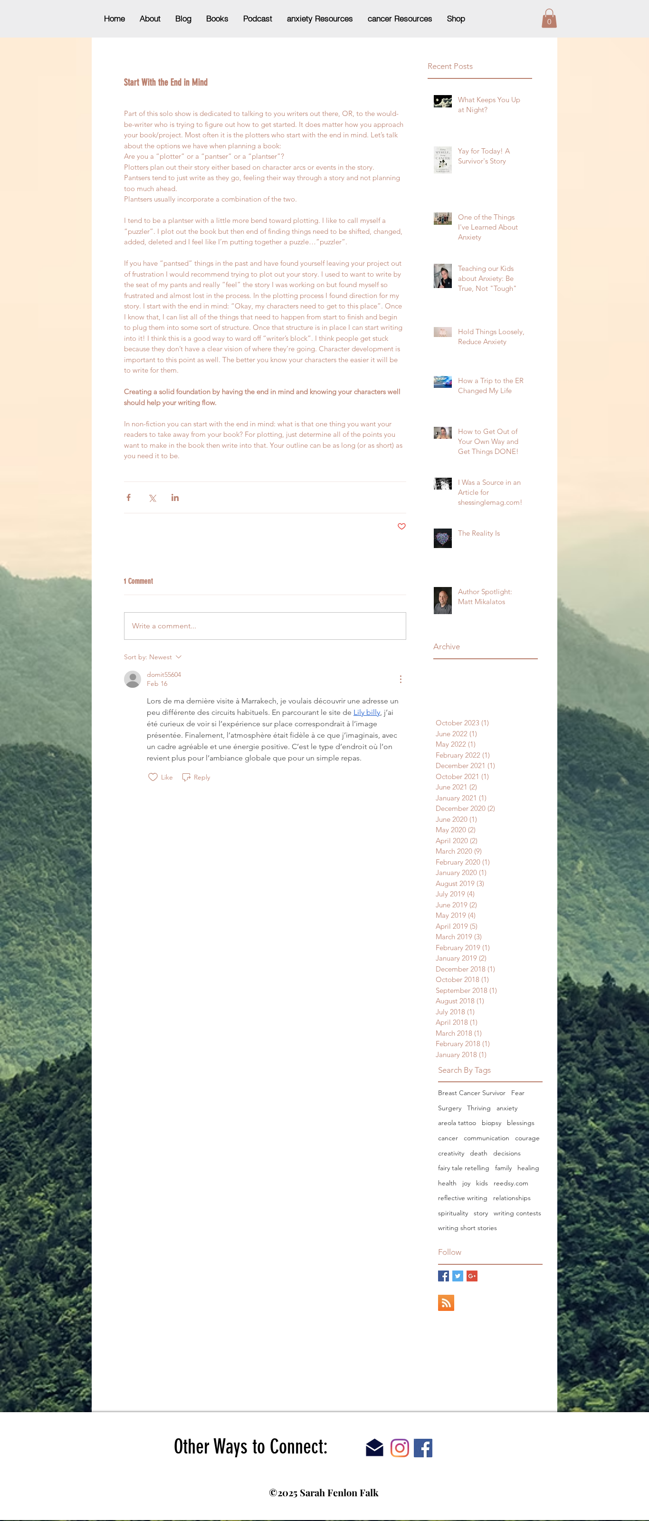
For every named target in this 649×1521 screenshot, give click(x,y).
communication (486, 1138)
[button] (549, 18)
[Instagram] (400, 1448)
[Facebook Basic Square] (443, 1276)
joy (466, 1183)
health (447, 1183)
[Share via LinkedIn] (175, 497)
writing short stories (467, 1227)
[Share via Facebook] (128, 497)
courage (527, 1138)
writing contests (517, 1213)
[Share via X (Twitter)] (151, 497)
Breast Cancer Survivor (472, 1092)
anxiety (506, 1108)
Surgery (449, 1108)
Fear (518, 1092)
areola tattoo (457, 1122)
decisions (507, 1153)
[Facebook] (423, 1448)
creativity (451, 1153)
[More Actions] (400, 679)
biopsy (491, 1122)
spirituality (453, 1213)
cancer (448, 1138)
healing (528, 1168)
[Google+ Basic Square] (472, 1276)
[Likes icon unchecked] (153, 777)
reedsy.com (511, 1183)
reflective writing (462, 1198)
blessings (520, 1122)
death (478, 1153)
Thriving (479, 1108)
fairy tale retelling (463, 1168)
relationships (512, 1198)
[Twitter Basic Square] (457, 1276)
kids (482, 1183)
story (481, 1213)
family (503, 1168)
